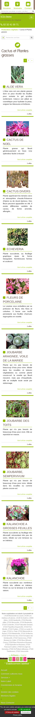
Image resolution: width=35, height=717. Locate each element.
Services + (5, 678)
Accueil (4, 670)
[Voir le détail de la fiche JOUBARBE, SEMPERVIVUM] (17, 460)
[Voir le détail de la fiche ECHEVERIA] (17, 237)
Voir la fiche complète (24, 110)
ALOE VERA (14, 86)
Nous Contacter (7, 703)
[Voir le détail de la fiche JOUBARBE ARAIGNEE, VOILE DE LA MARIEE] (17, 341)
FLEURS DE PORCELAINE (13, 299)
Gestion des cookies (9, 692)
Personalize (26, 712)
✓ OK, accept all (24, 709)
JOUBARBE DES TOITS (16, 422)
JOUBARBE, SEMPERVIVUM (13, 474)
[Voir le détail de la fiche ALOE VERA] (17, 74)
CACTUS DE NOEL (13, 141)
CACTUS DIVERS (18, 191)
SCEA (10, 18)
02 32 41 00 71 (11, 24)
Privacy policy (17, 715)
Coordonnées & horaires (11, 685)
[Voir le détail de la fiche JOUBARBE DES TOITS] (17, 408)
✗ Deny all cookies (12, 712)
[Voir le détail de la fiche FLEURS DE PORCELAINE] (17, 286)
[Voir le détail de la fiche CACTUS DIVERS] (17, 179)
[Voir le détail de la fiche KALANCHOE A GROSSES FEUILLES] (17, 513)
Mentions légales (8, 696)
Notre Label (6, 681)
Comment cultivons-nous (11, 674)
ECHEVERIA (15, 249)
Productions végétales (9, 30)
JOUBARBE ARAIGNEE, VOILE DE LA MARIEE (15, 356)
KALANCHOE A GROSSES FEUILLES (17, 526)
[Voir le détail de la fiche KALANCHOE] (17, 566)
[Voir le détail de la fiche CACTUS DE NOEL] (17, 128)
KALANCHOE (15, 578)
